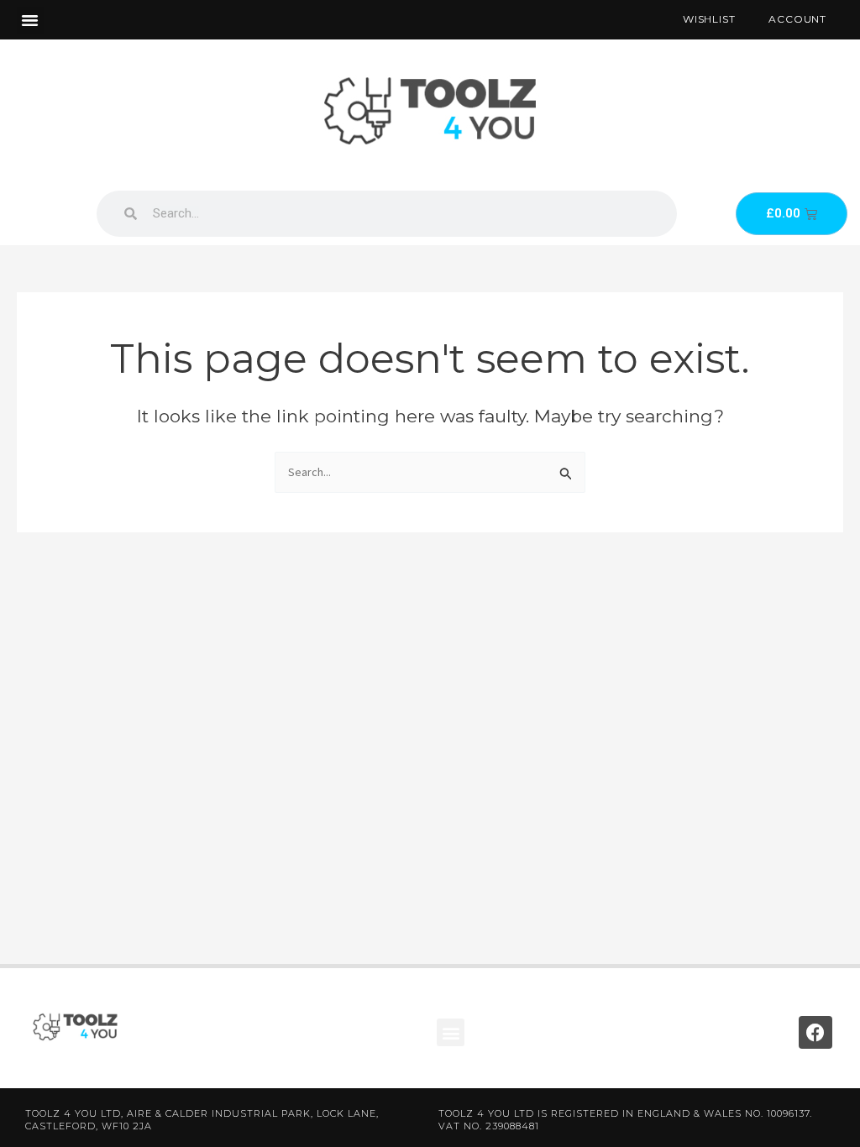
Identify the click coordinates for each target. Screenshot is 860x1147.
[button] (30, 20)
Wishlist (709, 19)
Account (797, 19)
